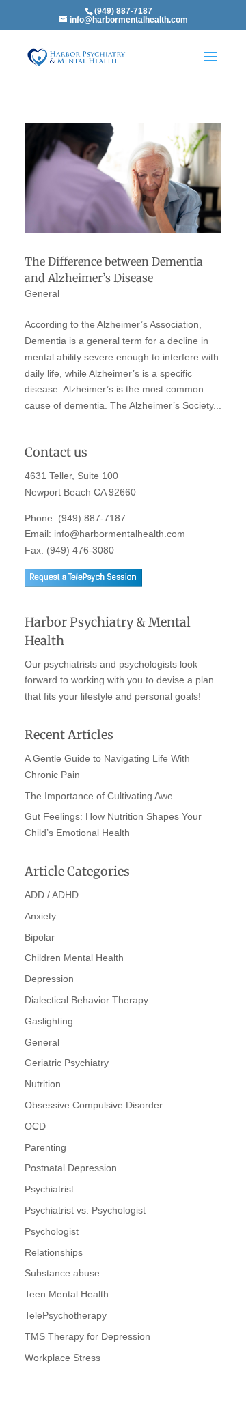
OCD (35, 1126)
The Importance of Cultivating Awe (99, 795)
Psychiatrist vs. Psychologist (85, 1210)
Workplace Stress (62, 1357)
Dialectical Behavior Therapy (86, 999)
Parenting (45, 1147)
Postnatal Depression (71, 1167)
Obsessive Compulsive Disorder (94, 1105)
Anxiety (40, 915)
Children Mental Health (74, 957)
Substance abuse (62, 1272)
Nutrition (43, 1083)
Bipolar (40, 937)
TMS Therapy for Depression (87, 1336)
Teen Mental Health (67, 1294)
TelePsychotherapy (66, 1315)
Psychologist (52, 1231)
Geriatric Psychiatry (67, 1062)
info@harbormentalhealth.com (119, 533)
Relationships (54, 1252)
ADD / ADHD (52, 894)
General (42, 293)
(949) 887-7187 (92, 518)
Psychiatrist (49, 1188)
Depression (49, 978)
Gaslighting (49, 1021)
